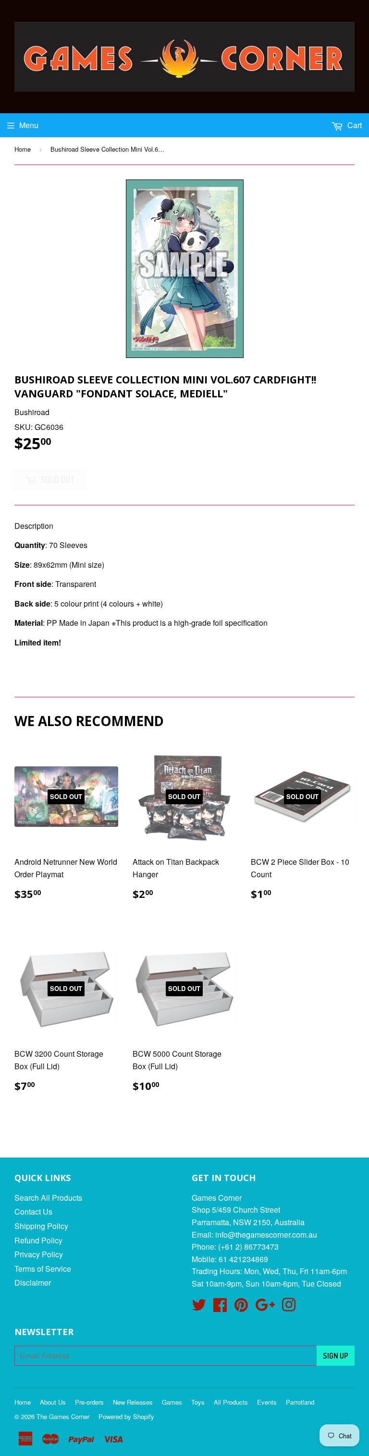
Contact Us (33, 1211)
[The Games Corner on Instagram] (289, 1307)
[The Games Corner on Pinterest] (241, 1307)
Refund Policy (38, 1240)
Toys (198, 1402)
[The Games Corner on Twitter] (199, 1307)
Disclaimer (32, 1282)
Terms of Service (42, 1268)
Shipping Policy (41, 1225)
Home (22, 149)
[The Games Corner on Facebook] (220, 1307)
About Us (53, 1402)
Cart (353, 125)
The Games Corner (63, 1416)
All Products (231, 1402)
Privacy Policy (38, 1254)
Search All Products (48, 1197)
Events (267, 1402)
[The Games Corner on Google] (265, 1307)
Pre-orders (89, 1402)
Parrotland (300, 1402)
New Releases (133, 1402)
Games (172, 1402)
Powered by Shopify (126, 1416)
